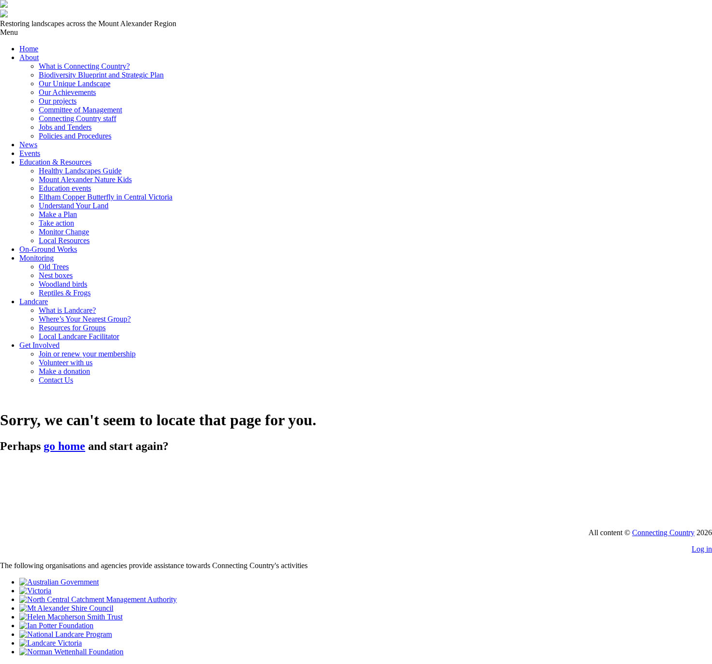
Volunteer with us (66, 362)
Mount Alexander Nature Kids (85, 179)
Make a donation (64, 371)
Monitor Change (64, 232)
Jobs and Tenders (65, 127)
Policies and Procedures (75, 136)
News (28, 144)
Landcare (33, 301)
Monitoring (36, 258)
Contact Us (56, 380)
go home (64, 446)
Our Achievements (67, 92)
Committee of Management (80, 110)
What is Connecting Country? (84, 66)
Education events (65, 188)
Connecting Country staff (77, 118)
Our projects (58, 101)
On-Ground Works (48, 249)
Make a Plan (58, 214)
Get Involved (39, 345)
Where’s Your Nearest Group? (85, 319)
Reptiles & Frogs (65, 293)
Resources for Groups (72, 328)
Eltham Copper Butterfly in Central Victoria (105, 197)
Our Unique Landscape (74, 83)
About (29, 57)
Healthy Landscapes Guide (80, 171)
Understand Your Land (73, 205)
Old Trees (54, 267)
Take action (56, 223)
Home (28, 49)
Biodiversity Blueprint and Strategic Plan (101, 75)
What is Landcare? (67, 310)
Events (29, 153)
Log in (702, 549)
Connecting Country (663, 532)
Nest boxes (56, 275)
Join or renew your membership (87, 354)
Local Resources (64, 240)
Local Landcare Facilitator (79, 336)
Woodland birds (63, 284)
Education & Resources (55, 162)
